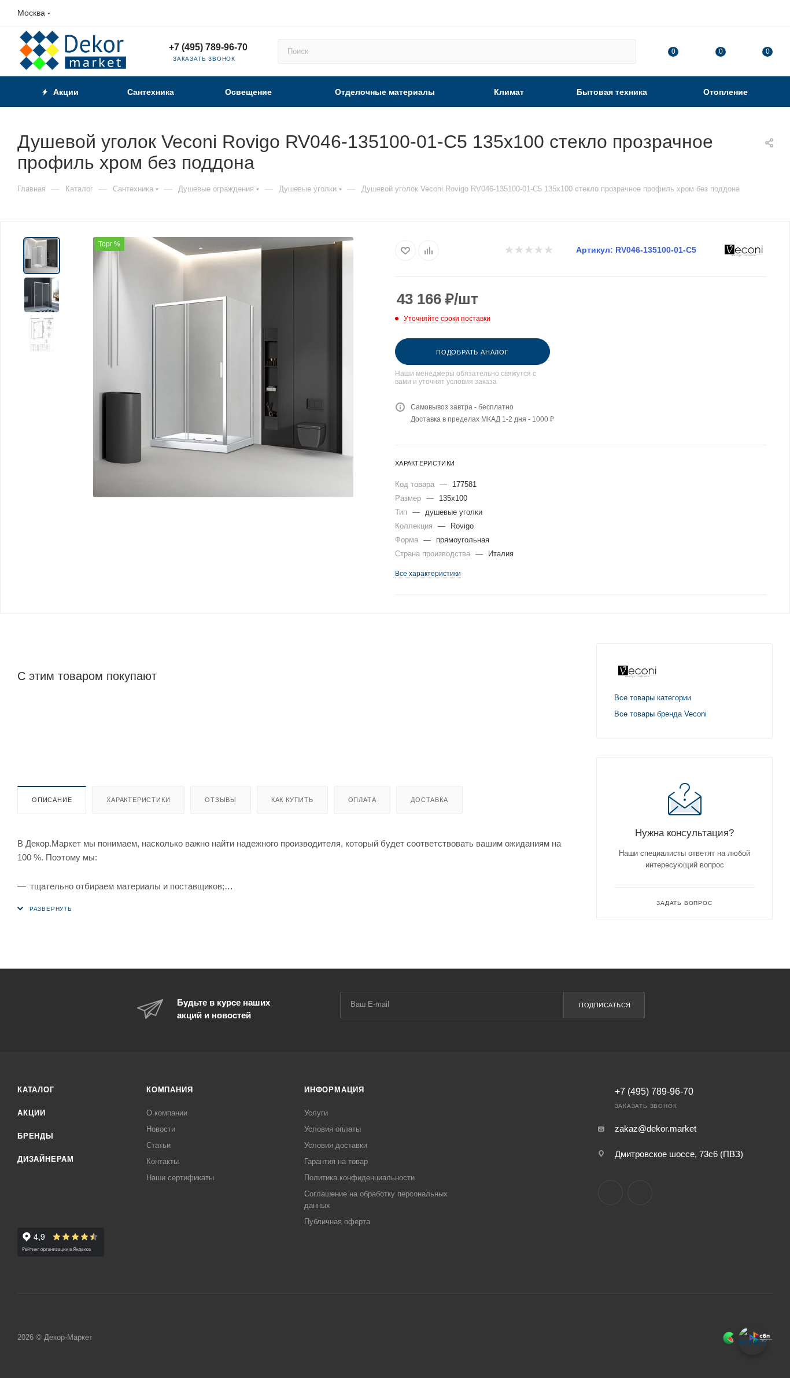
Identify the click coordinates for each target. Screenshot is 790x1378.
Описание (52, 799)
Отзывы (221, 799)
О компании (166, 1113)
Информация (334, 1089)
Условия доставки (335, 1145)
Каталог (35, 1089)
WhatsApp (639, 1192)
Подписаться (605, 1005)
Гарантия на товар (336, 1161)
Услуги (316, 1113)
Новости (160, 1129)
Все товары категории (652, 697)
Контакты (162, 1161)
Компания (169, 1089)
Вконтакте (610, 1192)
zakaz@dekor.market (655, 1128)
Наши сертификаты (180, 1177)
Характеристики (138, 799)
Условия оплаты (332, 1129)
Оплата (362, 799)
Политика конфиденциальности (359, 1177)
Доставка (429, 799)
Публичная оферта (337, 1221)
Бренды (35, 1136)
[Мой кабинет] (767, 15)
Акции (31, 1113)
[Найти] (622, 51)
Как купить (292, 799)
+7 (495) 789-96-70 (208, 47)
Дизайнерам (45, 1159)
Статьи (158, 1145)
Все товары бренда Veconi (660, 714)
